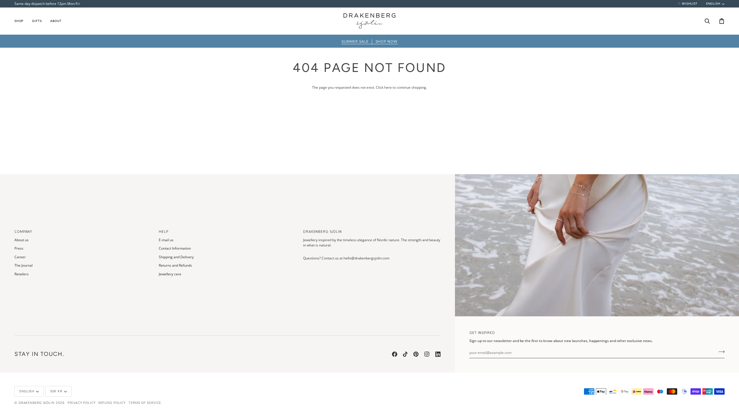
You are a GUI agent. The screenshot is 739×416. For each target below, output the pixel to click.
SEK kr (56, 391)
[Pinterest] (416, 354)
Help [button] (163, 232)
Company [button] (23, 232)
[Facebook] (394, 354)
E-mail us (166, 239)
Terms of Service (144, 403)
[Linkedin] (438, 354)
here (388, 87)
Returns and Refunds (175, 265)
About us (21, 239)
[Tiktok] (405, 354)
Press (18, 248)
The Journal (23, 265)
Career (20, 257)
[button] (21, 21)
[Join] (720, 351)
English (713, 3)
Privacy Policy (81, 403)
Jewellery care (170, 274)
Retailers (21, 274)
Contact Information (175, 248)
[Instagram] (427, 354)
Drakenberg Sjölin (36, 403)
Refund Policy (112, 403)
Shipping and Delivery (176, 257)
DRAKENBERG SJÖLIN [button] (322, 232)
